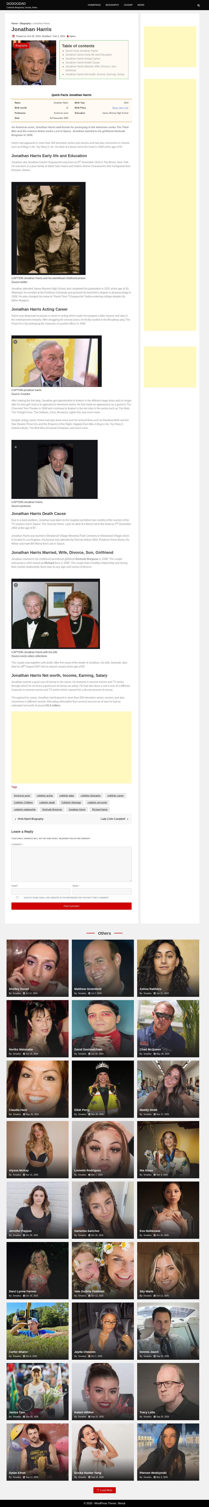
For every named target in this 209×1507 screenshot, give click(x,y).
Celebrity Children (23, 802)
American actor (22, 795)
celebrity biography (91, 795)
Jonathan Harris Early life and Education (88, 54)
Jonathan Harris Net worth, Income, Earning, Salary (95, 74)
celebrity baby (66, 795)
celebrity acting (45, 795)
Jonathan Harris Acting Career (82, 58)
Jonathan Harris (77, 809)
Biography (112, 5)
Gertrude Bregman (52, 809)
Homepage (94, 5)
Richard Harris (100, 809)
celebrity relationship (25, 809)
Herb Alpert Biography (30, 818)
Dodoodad (16, 3)
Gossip (128, 5)
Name (14, 886)
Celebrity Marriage (71, 802)
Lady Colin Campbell (113, 818)
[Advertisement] (71, 749)
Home (14, 23)
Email (76, 886)
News (140, 5)
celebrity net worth (97, 802)
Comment (17, 844)
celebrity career (115, 795)
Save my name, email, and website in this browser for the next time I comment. (66, 898)
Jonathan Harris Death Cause (82, 62)
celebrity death (47, 802)
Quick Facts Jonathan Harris (81, 50)
